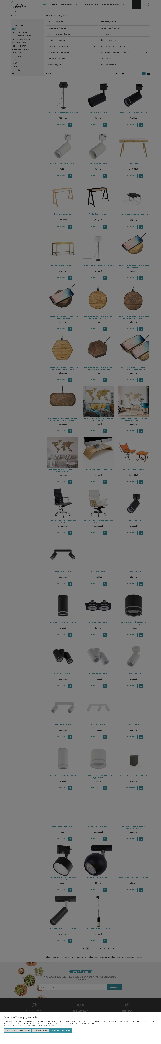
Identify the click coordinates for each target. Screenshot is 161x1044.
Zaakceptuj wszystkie (61, 1030)
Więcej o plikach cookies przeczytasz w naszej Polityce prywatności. (30, 1025)
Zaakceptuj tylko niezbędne (18, 1030)
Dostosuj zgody (41, 1030)
